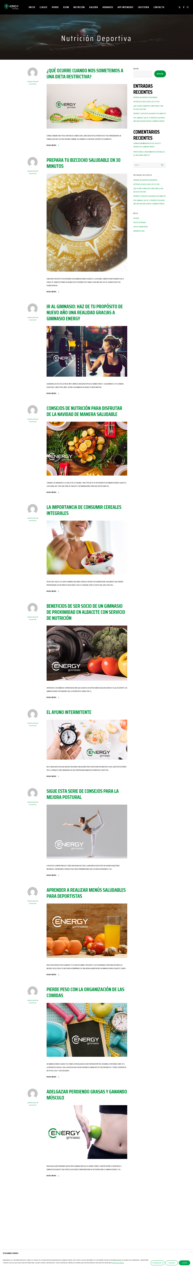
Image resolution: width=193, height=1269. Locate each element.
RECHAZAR (172, 1263)
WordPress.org (139, 231)
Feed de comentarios (140, 226)
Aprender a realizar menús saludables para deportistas (86, 893)
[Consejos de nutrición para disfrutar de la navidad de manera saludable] (87, 479)
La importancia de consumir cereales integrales (84, 510)
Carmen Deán (137, 143)
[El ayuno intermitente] (87, 763)
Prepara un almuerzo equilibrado (145, 97)
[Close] (190, 1251)
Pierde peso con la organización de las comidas (85, 992)
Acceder (136, 218)
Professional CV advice (141, 151)
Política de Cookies (118, 1263)
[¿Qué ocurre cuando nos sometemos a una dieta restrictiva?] (87, 132)
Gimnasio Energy (32, 81)
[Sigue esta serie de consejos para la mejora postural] (87, 862)
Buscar (135, 68)
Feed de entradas (139, 222)
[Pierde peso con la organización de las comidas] (87, 1060)
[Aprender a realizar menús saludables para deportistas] (87, 961)
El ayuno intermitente (69, 712)
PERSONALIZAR (156, 1263)
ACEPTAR (184, 1263)
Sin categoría (32, 84)
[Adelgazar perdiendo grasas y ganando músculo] (87, 1162)
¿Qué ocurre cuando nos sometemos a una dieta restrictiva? (85, 74)
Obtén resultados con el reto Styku (146, 101)
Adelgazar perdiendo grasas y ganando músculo (87, 1095)
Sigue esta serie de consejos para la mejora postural (83, 794)
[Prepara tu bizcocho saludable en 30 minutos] (87, 275)
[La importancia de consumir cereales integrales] (87, 578)
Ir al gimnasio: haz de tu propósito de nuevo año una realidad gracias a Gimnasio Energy (85, 312)
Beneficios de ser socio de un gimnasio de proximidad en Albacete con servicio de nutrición (86, 612)
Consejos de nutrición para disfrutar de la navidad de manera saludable (84, 411)
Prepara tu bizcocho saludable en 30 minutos (84, 163)
